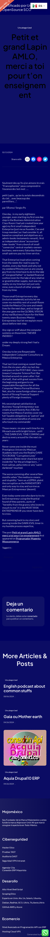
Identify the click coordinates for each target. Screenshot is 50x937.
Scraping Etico (9, 893)
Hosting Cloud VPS (11, 931)
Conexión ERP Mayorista (14, 870)
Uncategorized (25, 27)
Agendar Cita (8, 867)
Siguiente (37, 567)
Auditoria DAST (9, 856)
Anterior (8, 557)
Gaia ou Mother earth (23, 716)
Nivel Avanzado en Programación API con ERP (24, 927)
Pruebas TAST (9, 852)
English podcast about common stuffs (24, 688)
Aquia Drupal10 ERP (22, 778)
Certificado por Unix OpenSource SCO (18, 7)
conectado (32, 616)
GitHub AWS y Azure (12, 907)
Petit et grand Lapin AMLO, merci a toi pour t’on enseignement (21, 534)
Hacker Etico (8, 847)
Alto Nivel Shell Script (12, 889)
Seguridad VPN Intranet (13, 860)
